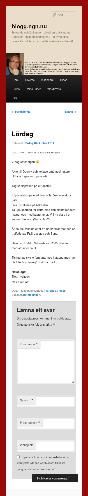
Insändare (47, 80)
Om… (16, 98)
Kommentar (29, 344)
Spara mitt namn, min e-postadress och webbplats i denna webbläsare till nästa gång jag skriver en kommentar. (43, 463)
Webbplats (27, 445)
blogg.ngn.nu (29, 26)
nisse (62, 291)
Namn (26, 400)
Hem (16, 80)
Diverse (30, 80)
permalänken (31, 295)
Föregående (21, 112)
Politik (16, 89)
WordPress (54, 89)
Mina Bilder (34, 89)
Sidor (63, 80)
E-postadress (30, 422)
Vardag (49, 291)
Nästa (70, 112)
